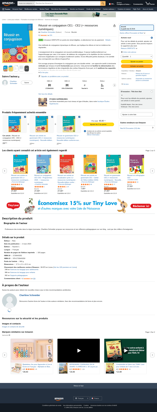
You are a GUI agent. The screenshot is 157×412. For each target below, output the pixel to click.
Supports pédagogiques (19, 275)
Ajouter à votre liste (129, 114)
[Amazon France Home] (59, 399)
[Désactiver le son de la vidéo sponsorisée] (50, 360)
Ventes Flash (44, 9)
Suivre (26, 82)
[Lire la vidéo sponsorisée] (78, 350)
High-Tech (136, 9)
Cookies (86, 405)
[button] (6, 9)
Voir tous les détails (45, 94)
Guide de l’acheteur (93, 9)
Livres (4, 19)
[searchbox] (67, 3)
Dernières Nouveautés (59, 9)
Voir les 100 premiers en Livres (65, 267)
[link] (42, 124)
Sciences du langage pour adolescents (24, 269)
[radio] (137, 28)
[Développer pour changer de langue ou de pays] (114, 4)
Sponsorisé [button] (5, 335)
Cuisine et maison (124, 9)
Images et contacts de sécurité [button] (13, 327)
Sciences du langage (51, 19)
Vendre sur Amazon (77, 9)
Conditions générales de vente (51, 405)
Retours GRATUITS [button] (128, 48)
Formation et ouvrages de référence (32, 19)
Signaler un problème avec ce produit (54, 76)
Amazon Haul (17, 9)
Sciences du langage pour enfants (22, 272)
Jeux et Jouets (148, 9)
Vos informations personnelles (72, 405)
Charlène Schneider (48, 32)
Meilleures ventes (30, 9)
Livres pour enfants (13, 19)
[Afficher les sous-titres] (50, 341)
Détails (107, 40)
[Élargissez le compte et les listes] (130, 4)
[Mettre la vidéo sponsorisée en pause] (50, 356)
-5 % (40, 40)
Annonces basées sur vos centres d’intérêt (103, 405)
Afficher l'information (93, 135)
